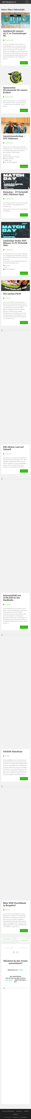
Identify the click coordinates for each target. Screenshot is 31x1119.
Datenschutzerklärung (8, 1111)
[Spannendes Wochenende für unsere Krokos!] (15, 77)
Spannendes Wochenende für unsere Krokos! (15, 90)
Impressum (19, 1111)
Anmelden (15, 1114)
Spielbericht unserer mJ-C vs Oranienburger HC (15, 33)
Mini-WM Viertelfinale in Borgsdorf (14, 904)
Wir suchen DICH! (12, 293)
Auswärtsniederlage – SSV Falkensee (14, 137)
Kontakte (26, 1111)
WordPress (24, 1117)
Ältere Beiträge (24, 941)
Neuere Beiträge (7, 939)
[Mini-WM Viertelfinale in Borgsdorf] (15, 843)
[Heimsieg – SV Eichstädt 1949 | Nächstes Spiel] (15, 181)
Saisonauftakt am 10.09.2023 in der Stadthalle (12, 597)
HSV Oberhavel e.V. (9, 2)
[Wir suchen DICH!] (15, 285)
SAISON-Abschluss (12, 751)
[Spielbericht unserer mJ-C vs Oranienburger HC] (15, 20)
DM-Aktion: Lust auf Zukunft (13, 448)
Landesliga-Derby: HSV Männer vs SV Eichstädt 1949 (15, 243)
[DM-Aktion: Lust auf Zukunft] (15, 387)
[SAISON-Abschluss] (15, 691)
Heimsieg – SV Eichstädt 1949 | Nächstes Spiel (15, 193)
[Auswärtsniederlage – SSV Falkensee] (15, 125)
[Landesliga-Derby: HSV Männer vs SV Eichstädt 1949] (15, 230)
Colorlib (15, 1117)
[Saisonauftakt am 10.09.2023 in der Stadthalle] (15, 535)
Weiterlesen (24, 62)
